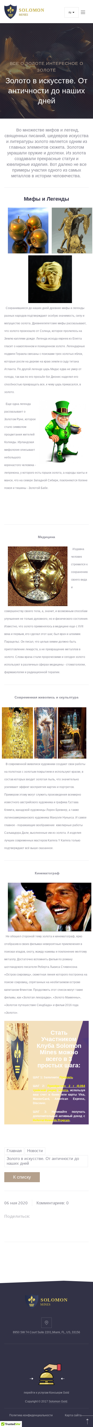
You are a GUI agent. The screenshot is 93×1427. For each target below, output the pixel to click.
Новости (35, 1151)
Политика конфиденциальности (31, 1415)
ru (70, 12)
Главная (14, 1151)
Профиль (66, 1077)
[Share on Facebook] (40, 1216)
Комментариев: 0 (52, 1203)
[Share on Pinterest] (64, 1216)
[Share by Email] (76, 1216)
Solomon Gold (58, 1401)
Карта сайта (73, 1415)
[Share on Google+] (52, 1216)
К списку (22, 1177)
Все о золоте (27, 63)
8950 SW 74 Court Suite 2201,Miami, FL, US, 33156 (46, 1332)
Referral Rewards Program (51, 1120)
